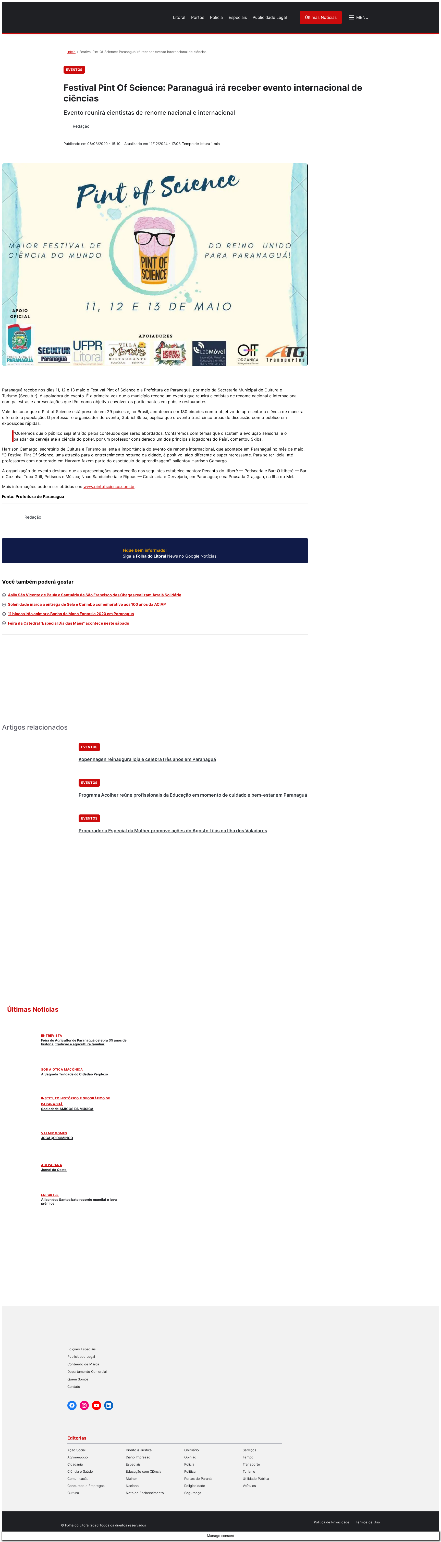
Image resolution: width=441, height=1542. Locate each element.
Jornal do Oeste (54, 1170)
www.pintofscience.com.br (108, 486)
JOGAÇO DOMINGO (57, 1138)
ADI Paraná (51, 1165)
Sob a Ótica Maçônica (62, 1069)
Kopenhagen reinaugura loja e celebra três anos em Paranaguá (147, 759)
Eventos (74, 70)
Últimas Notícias (321, 17)
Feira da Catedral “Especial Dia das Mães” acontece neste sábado (68, 623)
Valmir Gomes (54, 1133)
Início (71, 52)
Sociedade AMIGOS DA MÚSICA (67, 1109)
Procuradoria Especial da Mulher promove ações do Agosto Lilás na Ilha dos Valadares (173, 830)
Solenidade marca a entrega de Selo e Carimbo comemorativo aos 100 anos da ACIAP (87, 604)
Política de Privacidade (331, 1522)
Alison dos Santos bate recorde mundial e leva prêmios (79, 1201)
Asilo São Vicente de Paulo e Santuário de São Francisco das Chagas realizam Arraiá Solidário (94, 594)
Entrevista (51, 1035)
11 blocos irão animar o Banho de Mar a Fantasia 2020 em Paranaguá (71, 613)
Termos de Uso (368, 1522)
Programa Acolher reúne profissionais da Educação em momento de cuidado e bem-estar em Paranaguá (193, 795)
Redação (81, 126)
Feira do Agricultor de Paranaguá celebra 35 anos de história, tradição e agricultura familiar (84, 1042)
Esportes (50, 1195)
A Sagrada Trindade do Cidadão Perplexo (74, 1074)
